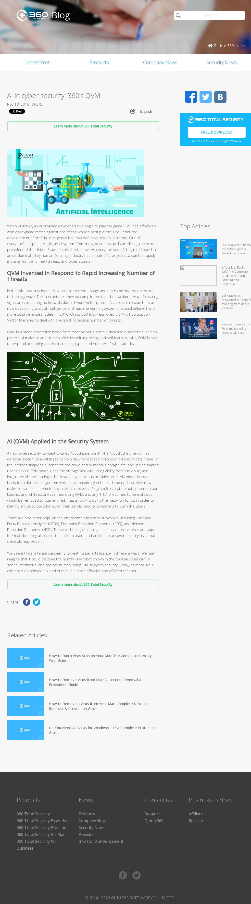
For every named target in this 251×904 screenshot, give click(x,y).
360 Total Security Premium (42, 827)
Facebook (191, 97)
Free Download (216, 132)
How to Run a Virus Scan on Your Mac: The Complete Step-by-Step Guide (101, 658)
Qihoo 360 (154, 820)
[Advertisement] (215, 186)
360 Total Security (33, 814)
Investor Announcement (101, 841)
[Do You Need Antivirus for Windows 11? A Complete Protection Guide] (25, 730)
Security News (92, 827)
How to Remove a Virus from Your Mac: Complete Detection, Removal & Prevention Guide (100, 706)
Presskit (86, 834)
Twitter (206, 97)
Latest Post (37, 62)
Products (99, 62)
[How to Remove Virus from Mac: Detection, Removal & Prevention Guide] (25, 682)
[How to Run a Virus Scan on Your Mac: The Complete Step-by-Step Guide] (25, 658)
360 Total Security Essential (42, 820)
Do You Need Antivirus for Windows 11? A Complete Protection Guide (102, 730)
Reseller (196, 820)
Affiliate (196, 814)
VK (220, 97)
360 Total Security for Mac (41, 834)
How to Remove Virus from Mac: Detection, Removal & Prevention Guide (95, 682)
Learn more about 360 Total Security (83, 126)
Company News (160, 62)
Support (152, 814)
